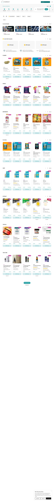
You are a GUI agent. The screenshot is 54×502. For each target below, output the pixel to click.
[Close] (51, 491)
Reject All (43, 498)
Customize (37, 498)
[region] (43, 495)
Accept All (48, 498)
